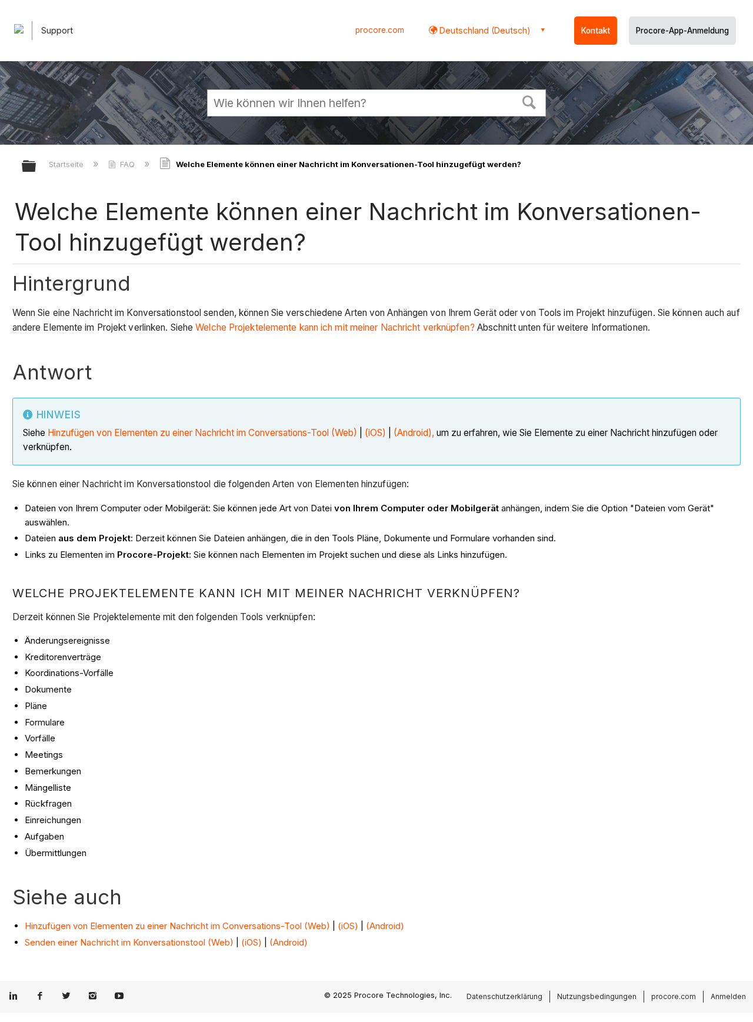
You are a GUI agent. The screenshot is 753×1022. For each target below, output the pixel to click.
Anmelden (728, 996)
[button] (529, 101)
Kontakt (595, 30)
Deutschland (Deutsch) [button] (484, 30)
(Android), (414, 432)
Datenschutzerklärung (504, 996)
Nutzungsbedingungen (597, 996)
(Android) (385, 925)
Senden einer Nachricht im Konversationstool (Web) (130, 942)
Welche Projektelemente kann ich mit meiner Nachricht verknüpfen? (334, 327)
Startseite (67, 164)
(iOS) (374, 432)
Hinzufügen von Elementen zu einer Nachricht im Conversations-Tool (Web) (202, 432)
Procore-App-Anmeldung (682, 30)
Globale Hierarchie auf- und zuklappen (36, 166)
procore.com (379, 30)
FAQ (127, 164)
